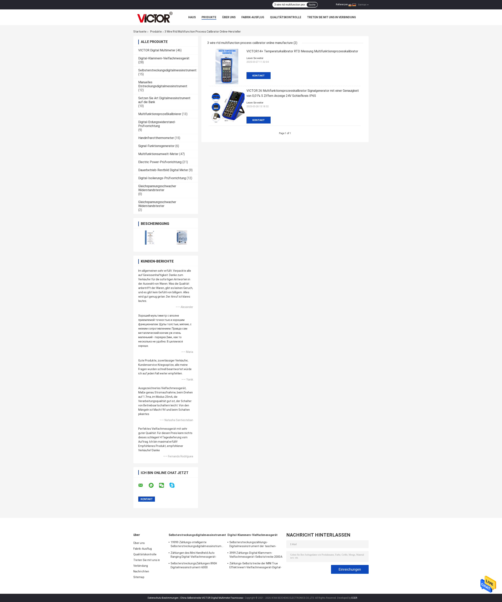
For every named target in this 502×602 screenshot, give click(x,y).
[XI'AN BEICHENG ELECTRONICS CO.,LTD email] (143, 485)
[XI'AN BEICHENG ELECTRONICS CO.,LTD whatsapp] (153, 485)
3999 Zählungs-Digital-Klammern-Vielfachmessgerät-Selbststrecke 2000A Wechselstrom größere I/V (255, 555)
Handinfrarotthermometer (156, 138)
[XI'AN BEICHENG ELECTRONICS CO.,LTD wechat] (164, 485)
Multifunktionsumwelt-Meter (158, 154)
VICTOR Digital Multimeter (156, 50)
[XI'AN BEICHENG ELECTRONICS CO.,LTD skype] (174, 485)
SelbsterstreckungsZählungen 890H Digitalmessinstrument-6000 (194, 565)
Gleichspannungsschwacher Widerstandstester (157, 188)
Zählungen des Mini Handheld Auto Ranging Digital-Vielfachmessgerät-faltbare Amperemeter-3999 (193, 555)
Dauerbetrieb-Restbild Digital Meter (163, 170)
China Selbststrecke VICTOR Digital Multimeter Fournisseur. (212, 598)
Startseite (139, 31)
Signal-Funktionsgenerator (156, 146)
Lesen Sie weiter (254, 58)
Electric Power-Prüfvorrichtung (160, 162)
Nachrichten (141, 571)
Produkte (209, 17)
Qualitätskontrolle (285, 17)
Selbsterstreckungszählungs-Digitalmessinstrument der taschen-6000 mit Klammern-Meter (252, 545)
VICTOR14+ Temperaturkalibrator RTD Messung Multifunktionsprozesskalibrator (302, 51)
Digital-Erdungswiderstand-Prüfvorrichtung (157, 124)
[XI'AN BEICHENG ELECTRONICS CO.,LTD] (154, 17)
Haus (192, 17)
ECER (354, 598)
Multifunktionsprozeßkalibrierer (159, 114)
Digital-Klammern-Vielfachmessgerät (163, 58)
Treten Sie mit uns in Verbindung (331, 17)
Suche (312, 4)
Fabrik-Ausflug (252, 17)
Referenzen (342, 4)
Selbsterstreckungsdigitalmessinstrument (167, 70)
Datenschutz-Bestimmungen (163, 598)
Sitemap (138, 577)
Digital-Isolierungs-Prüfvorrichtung (162, 178)
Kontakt (258, 75)
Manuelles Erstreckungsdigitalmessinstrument (162, 84)
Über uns (229, 17)
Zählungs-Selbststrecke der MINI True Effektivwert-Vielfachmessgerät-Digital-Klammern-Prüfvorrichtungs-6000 (255, 566)
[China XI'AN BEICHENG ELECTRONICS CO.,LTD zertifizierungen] (149, 237)
